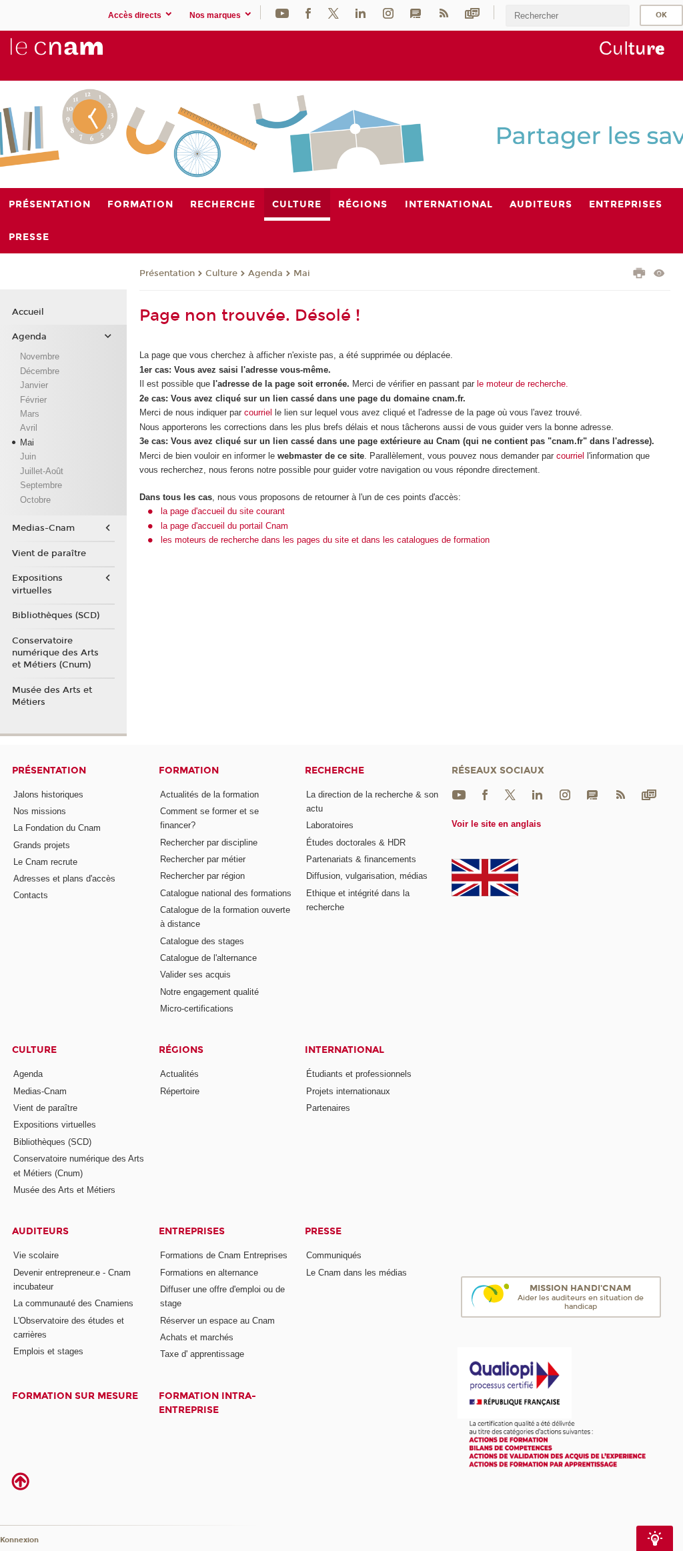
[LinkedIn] (360, 12)
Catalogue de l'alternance (208, 958)
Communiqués (334, 1255)
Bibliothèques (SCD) (55, 615)
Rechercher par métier (202, 859)
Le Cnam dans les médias (356, 1273)
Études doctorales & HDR (356, 843)
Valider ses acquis (195, 975)
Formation (189, 770)
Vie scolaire (36, 1255)
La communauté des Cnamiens (73, 1303)
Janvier (34, 385)
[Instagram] (388, 12)
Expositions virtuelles (37, 584)
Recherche (334, 770)
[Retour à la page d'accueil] (78, 54)
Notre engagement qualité (209, 992)
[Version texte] (659, 274)
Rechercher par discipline (208, 843)
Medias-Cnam (43, 528)
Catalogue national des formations (225, 893)
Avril (28, 428)
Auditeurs (40, 1231)
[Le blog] (416, 12)
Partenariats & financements (361, 859)
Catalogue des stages (202, 941)
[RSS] (444, 12)
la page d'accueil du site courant (223, 511)
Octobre (35, 500)
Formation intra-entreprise (207, 1403)
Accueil (28, 312)
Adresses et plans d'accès (64, 879)
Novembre (39, 356)
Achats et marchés (196, 1337)
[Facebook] (308, 12)
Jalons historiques (48, 795)
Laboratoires (330, 825)
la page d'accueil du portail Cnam (224, 526)
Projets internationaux (348, 1091)
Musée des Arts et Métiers (52, 696)
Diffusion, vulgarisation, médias (367, 876)
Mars (29, 414)
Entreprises (192, 1231)
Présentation (167, 273)
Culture (221, 273)
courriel (258, 412)
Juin (28, 456)
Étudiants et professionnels (359, 1074)
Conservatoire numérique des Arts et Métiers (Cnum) (55, 652)
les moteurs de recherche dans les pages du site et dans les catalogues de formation (325, 540)
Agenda (265, 273)
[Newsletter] (472, 12)
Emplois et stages (48, 1351)
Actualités (179, 1074)
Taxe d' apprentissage (202, 1354)
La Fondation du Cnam (57, 828)
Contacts (30, 895)
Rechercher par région (202, 876)
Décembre (39, 371)
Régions (181, 1050)
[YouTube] (282, 12)
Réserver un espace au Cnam (217, 1321)
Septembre (41, 485)
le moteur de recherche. (521, 384)
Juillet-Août (41, 471)
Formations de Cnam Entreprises (223, 1255)
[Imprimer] (639, 274)
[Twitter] (333, 12)
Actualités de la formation (209, 795)
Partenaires (328, 1108)
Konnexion (19, 1540)
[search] (568, 16)
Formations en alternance (209, 1273)
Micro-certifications (196, 1009)
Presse (323, 1231)
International (344, 1050)
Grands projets (41, 845)
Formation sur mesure (75, 1396)
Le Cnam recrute (45, 862)
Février (33, 400)
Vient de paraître (49, 553)
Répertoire (179, 1091)
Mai (301, 273)
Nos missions (39, 811)
